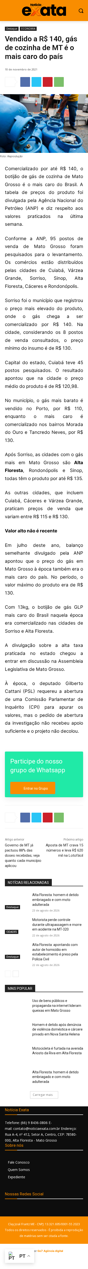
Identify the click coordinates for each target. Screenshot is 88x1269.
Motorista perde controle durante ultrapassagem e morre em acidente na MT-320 (57, 924)
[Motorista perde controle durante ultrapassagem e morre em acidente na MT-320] (16, 926)
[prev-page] (8, 974)
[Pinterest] (48, 82)
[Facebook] (25, 82)
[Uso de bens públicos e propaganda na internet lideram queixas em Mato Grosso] (16, 1007)
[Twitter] (36, 82)
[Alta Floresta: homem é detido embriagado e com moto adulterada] (16, 901)
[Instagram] (20, 1209)
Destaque (11, 28)
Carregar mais (43, 1095)
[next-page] (16, 974)
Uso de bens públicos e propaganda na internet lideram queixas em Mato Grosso (56, 1005)
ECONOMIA (28, 28)
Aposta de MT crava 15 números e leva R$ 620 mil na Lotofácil (64, 850)
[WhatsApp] (59, 82)
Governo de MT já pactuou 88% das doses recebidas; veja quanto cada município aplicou (23, 855)
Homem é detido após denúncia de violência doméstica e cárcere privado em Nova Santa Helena (57, 1029)
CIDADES (11, 931)
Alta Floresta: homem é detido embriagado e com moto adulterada (55, 899)
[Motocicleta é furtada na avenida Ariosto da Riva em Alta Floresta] (16, 1054)
